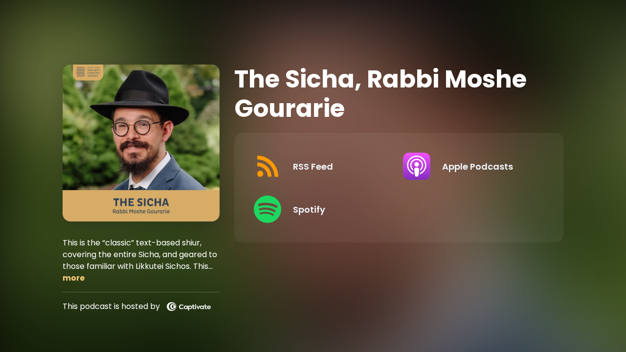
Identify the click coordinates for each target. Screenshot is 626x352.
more (74, 278)
